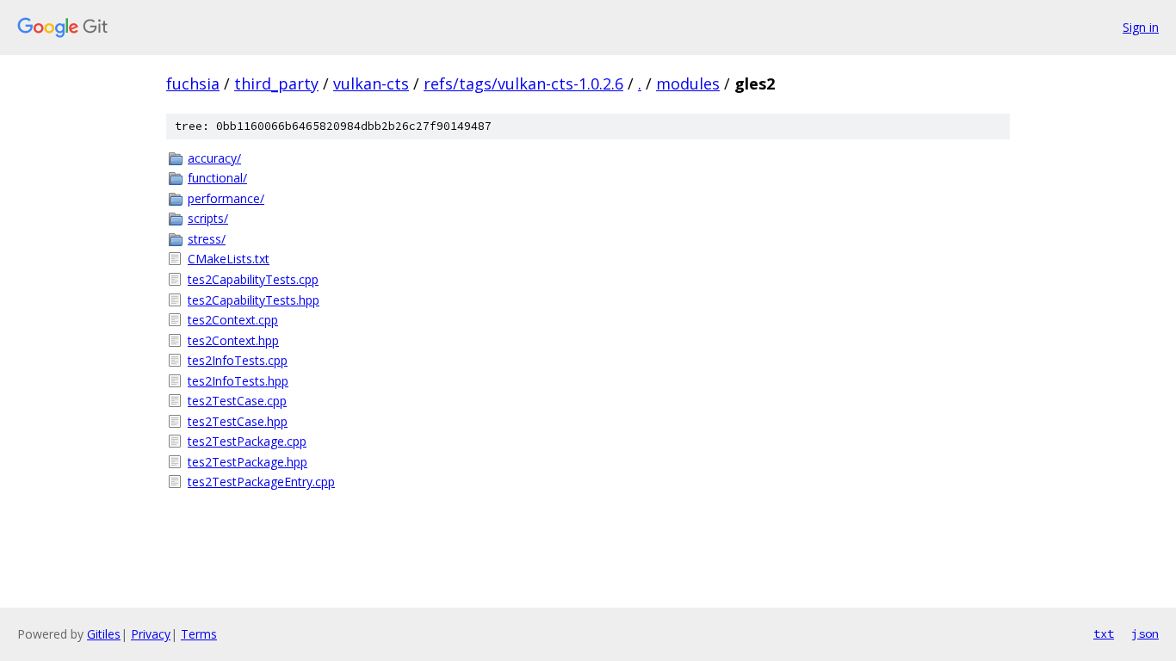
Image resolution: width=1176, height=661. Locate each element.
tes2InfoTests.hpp (238, 381)
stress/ (207, 239)
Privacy (150, 634)
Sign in (1141, 27)
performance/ (226, 198)
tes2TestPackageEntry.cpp (261, 481)
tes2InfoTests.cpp (238, 360)
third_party (276, 83)
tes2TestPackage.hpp (247, 462)
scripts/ (208, 218)
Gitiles (104, 634)
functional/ (217, 178)
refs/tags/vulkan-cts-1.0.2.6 (523, 83)
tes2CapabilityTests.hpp (253, 300)
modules (688, 83)
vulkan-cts (371, 83)
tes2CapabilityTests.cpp (253, 279)
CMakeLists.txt (228, 258)
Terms (199, 634)
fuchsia (193, 83)
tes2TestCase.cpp (237, 400)
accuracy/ (214, 158)
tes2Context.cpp (233, 320)
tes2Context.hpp (233, 340)
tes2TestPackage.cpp (247, 441)
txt (1103, 633)
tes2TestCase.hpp (238, 421)
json (1145, 633)
